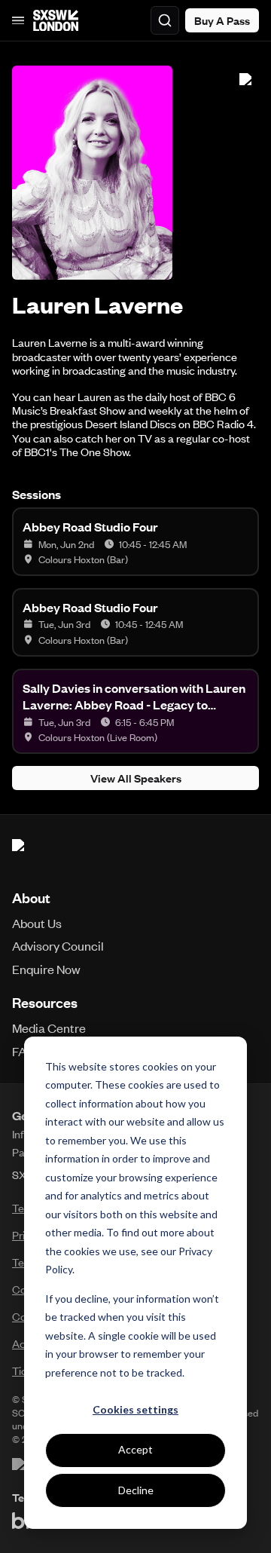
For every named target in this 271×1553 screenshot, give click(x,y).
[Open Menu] (18, 20)
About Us (37, 922)
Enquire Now (46, 968)
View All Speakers (135, 778)
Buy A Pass (222, 20)
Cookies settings (135, 1409)
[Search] (165, 20)
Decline (136, 1490)
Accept (135, 1449)
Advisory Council (58, 945)
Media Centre (49, 1027)
